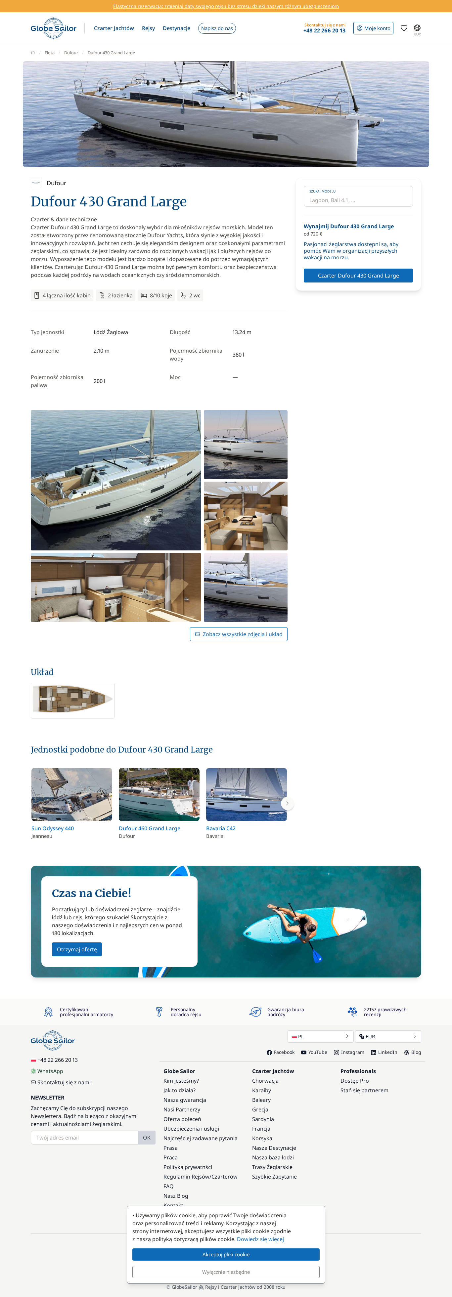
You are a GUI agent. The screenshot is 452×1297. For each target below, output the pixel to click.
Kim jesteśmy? (181, 1080)
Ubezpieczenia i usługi (191, 1128)
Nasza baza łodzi (273, 1157)
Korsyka (262, 1138)
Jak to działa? (179, 1090)
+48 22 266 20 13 (57, 1059)
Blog (416, 1052)
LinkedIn (387, 1052)
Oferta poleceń (182, 1119)
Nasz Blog (175, 1195)
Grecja (260, 1109)
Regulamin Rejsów (186, 1176)
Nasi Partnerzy (181, 1109)
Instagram (352, 1052)
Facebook (284, 1052)
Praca (170, 1157)
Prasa (170, 1147)
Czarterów (224, 1176)
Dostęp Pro (354, 1080)
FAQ (168, 1186)
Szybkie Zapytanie (274, 1176)
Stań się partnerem (364, 1090)
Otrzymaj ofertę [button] (77, 949)
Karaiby (261, 1090)
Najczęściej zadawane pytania (200, 1138)
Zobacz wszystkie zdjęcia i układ (243, 634)
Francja (261, 1128)
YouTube (317, 1052)
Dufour (71, 53)
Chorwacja (265, 1080)
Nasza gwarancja (184, 1099)
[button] (114, 28)
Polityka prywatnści (187, 1167)
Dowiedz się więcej (260, 1239)
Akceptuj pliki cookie (226, 1254)
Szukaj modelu (322, 191)
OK (147, 1137)
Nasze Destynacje (274, 1147)
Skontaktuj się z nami (64, 1082)
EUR (370, 1036)
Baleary (261, 1099)
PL (301, 1036)
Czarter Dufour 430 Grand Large (358, 275)
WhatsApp (50, 1071)
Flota (50, 53)
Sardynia (263, 1119)
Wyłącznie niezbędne (226, 1272)
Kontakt (173, 1205)
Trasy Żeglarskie (272, 1167)
